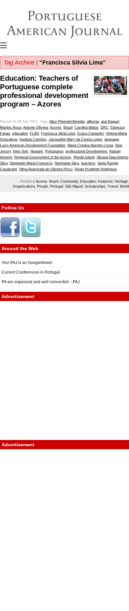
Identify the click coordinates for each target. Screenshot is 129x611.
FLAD (34, 133)
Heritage (121, 181)
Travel (113, 186)
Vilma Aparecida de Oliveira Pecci (45, 169)
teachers (88, 163)
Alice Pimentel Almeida (67, 121)
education (20, 133)
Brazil (68, 127)
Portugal (56, 186)
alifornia (93, 121)
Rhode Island (84, 157)
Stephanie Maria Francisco (31, 163)
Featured (105, 181)
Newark (36, 151)
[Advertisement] (64, 370)
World (124, 186)
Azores (56, 127)
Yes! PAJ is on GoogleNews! (27, 262)
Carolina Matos (86, 127)
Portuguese (54, 151)
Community (69, 181)
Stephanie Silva (67, 163)
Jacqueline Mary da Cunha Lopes (76, 139)
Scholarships (95, 186)
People (42, 186)
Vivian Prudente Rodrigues (95, 169)
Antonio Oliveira (35, 127)
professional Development (86, 151)
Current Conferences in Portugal (31, 272)
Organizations (24, 186)
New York (20, 151)
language (112, 139)
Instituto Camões (33, 139)
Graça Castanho (90, 133)
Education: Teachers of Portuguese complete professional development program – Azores (44, 91)
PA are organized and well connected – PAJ (41, 282)
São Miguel (74, 186)
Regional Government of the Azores (42, 157)
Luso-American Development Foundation (32, 145)
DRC (104, 127)
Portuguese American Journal (64, 23)
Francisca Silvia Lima (58, 133)
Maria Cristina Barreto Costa (90, 145)
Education (88, 181)
